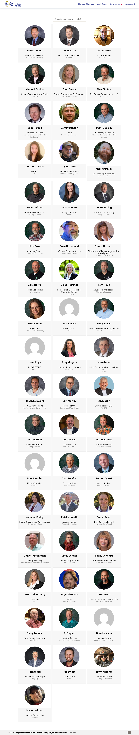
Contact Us (115, 4)
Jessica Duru (69, 207)
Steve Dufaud (35, 207)
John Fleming (104, 207)
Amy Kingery (69, 362)
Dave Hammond (69, 246)
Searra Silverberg (34, 594)
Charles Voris (104, 633)
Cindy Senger (69, 555)
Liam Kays (35, 362)
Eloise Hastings (69, 285)
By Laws (73, 733)
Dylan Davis (69, 166)
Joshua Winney (35, 710)
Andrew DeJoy (104, 168)
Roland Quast (104, 478)
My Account (130, 4)
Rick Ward (35, 671)
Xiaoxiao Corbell (34, 166)
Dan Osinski (69, 439)
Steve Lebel (104, 362)
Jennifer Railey (34, 517)
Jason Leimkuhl (35, 401)
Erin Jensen (69, 323)
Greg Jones (104, 323)
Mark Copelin (104, 128)
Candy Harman (104, 246)
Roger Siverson (69, 594)
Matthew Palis (104, 439)
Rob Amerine (34, 50)
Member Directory (86, 4)
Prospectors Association (24, 733)
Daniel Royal (104, 517)
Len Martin (104, 401)
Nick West (69, 671)
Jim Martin (69, 401)
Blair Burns (69, 89)
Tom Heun (104, 285)
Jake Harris (34, 285)
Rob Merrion (35, 439)
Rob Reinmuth (69, 517)
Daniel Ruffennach (35, 555)
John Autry (69, 50)
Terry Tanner (34, 633)
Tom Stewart (103, 594)
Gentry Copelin (69, 128)
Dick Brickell (104, 50)
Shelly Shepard (104, 555)
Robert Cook (35, 128)
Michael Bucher (35, 89)
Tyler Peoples (35, 478)
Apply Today (101, 4)
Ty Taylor (69, 633)
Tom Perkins (69, 478)
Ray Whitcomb (104, 671)
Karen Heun (35, 323)
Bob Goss (34, 246)
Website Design (43, 733)
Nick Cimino (104, 89)
